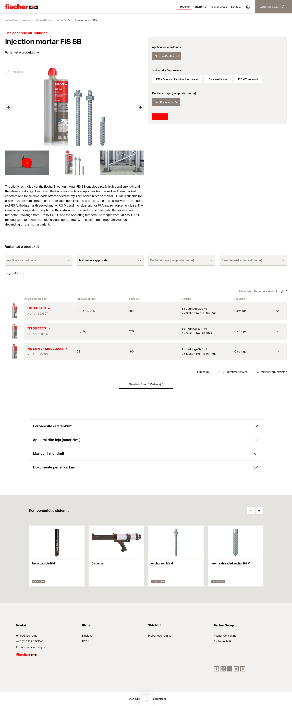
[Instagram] (223, 668)
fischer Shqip (11, 20)
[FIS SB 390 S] (14, 311)
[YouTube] (242, 668)
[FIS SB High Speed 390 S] (14, 351)
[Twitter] (236, 668)
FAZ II (85, 641)
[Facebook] (216, 668)
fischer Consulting (225, 635)
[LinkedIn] (229, 668)
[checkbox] (284, 291)
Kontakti (236, 6)
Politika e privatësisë (155, 698)
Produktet (26, 20)
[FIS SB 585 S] (14, 331)
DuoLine (87, 635)
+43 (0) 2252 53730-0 (30, 641)
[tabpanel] (27, 163)
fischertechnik (222, 641)
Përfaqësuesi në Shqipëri (31, 647)
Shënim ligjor (135, 698)
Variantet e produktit (20, 52)
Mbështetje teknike (159, 635)
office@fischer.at (26, 635)
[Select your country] (248, 6)
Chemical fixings (43, 20)
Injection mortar (63, 20)
